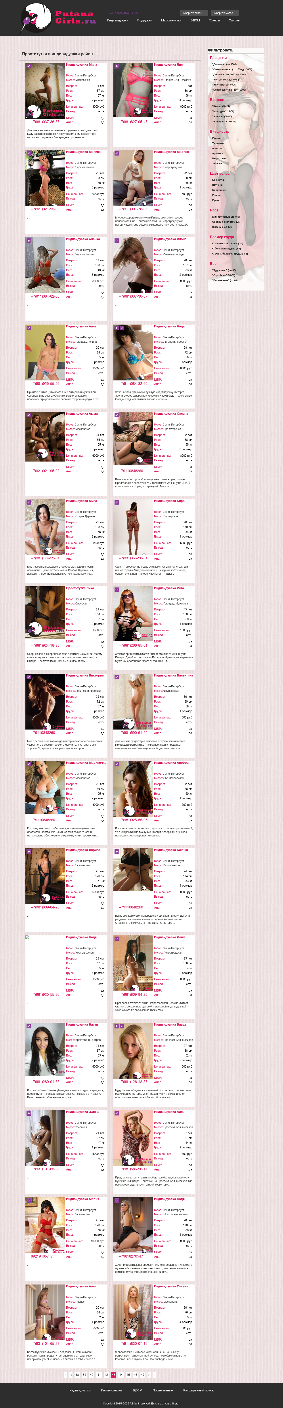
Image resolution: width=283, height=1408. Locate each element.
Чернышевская (84, 167)
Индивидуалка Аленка (83, 239)
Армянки (217, 153)
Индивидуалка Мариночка (86, 763)
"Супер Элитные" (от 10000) (229, 90)
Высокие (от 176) (222, 227)
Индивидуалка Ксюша (171, 850)
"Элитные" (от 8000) (224, 85)
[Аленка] (45, 265)
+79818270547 (131, 1256)
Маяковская (82, 80)
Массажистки (171, 20)
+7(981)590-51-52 (133, 733)
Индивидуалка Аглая (82, 413)
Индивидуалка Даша (169, 937)
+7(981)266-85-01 (133, 645)
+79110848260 (131, 471)
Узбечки (217, 164)
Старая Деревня (85, 516)
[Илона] (133, 266)
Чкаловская (82, 865)
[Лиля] (133, 89)
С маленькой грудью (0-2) (227, 244)
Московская (82, 429)
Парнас (79, 1302)
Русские (217, 138)
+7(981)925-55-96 (45, 384)
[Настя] (45, 1049)
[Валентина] (133, 703)
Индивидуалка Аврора (171, 763)
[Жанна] (45, 1139)
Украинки (218, 143)
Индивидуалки (117, 20)
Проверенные (163, 1390)
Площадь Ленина (86, 342)
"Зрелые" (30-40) (222, 117)
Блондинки (219, 190)
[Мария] (45, 1227)
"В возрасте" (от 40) (224, 122)
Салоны (234, 20)
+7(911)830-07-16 (133, 1343)
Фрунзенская (171, 691)
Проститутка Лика (80, 588)
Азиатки (217, 148)
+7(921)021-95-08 (45, 209)
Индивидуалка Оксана (171, 413)
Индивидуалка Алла (81, 326)
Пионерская (170, 516)
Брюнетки (218, 180)
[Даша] (133, 965)
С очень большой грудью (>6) (230, 254)
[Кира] (133, 529)
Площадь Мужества (175, 603)
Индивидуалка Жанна (82, 1112)
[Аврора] (133, 790)
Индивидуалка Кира (169, 501)
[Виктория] (45, 703)
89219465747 (42, 1256)
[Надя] (133, 353)
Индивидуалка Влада (170, 1024)
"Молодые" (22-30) (223, 111)
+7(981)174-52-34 (45, 558)
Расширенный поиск (198, 1390)
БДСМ (195, 20)
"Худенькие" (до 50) (224, 270)
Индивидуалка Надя (169, 326)
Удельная (81, 1127)
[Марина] (133, 178)
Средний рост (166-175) (226, 222)
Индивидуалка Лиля (169, 64)
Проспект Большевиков (178, 1040)
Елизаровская (171, 865)
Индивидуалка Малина (83, 152)
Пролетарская (172, 429)
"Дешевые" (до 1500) (224, 64)
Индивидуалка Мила (81, 64)
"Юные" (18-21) (221, 106)
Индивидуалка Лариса (83, 850)
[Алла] (45, 355)
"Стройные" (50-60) (223, 275)
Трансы (214, 20)
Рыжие (216, 195)
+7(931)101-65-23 (45, 1169)
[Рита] (133, 613)
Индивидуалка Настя (82, 1024)
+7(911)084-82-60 (45, 296)
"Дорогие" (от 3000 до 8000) (229, 75)
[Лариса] (45, 876)
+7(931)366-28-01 (133, 558)
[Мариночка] (45, 787)
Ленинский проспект (88, 691)
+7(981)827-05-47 (133, 122)
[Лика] (45, 613)
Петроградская (172, 167)
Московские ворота (175, 1214)
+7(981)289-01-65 (45, 1082)
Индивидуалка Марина (171, 152)
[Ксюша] (133, 869)
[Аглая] (45, 436)
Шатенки (217, 185)
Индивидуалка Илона (170, 239)
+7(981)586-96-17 (133, 1169)
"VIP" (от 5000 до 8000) (225, 80)
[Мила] (45, 92)
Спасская (81, 603)
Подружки (144, 20)
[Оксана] (133, 438)
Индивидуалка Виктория (85, 675)
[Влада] (133, 1052)
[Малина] (45, 180)
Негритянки (219, 159)
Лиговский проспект (176, 342)
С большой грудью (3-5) (226, 249)
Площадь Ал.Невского (177, 80)
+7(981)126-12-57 (133, 1082)
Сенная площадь (173, 254)
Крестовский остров (88, 1040)
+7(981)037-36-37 (45, 122)
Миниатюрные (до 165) (226, 217)
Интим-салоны (111, 1390)
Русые (216, 200)
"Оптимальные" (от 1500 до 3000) (232, 69)
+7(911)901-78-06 (133, 209)
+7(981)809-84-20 (45, 907)
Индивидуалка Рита (169, 588)
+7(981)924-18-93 (45, 645)
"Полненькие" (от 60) (224, 280)
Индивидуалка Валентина (173, 675)
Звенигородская (173, 778)
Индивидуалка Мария (82, 1199)
